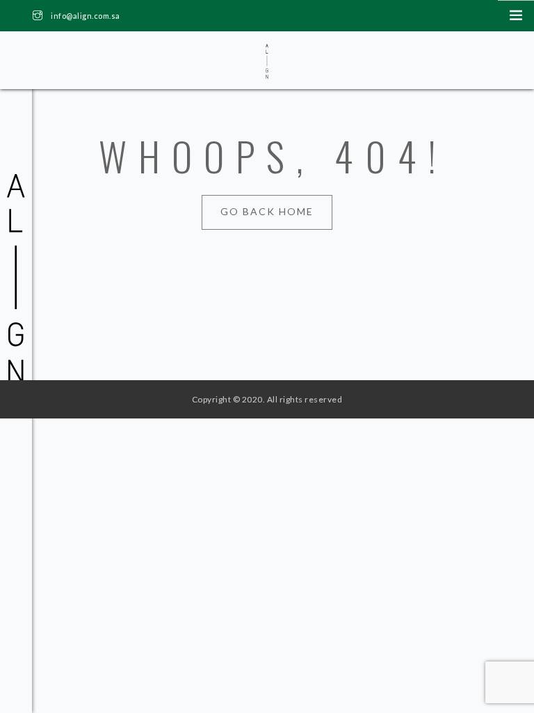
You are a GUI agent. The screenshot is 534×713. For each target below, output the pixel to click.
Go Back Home (267, 211)
